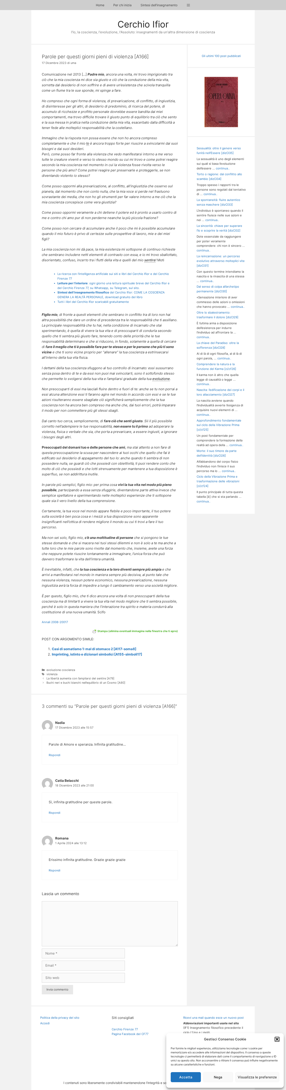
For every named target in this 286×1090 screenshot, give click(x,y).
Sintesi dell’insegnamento (159, 5)
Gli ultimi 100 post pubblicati (221, 56)
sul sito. (134, 288)
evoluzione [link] (161, 379)
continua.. (223, 168)
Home (100, 5)
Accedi (45, 1023)
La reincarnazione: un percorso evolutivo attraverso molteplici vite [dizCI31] (221, 260)
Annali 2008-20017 (55, 622)
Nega (218, 1077)
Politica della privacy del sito (59, 1017)
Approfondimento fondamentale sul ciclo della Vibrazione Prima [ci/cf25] (219, 425)
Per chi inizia (122, 5)
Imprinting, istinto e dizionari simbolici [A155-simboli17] (97, 654)
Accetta (185, 1077)
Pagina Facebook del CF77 (130, 1034)
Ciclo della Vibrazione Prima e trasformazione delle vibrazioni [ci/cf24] (218, 481)
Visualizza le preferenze (257, 1077)
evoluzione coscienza (60, 670)
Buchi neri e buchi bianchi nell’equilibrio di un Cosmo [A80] (85, 682)
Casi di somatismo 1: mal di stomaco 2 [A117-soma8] (94, 649)
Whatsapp (101, 288)
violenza (51, 674)
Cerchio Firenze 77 (125, 1029)
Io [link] (87, 143)
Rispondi (54, 755)
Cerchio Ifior (143, 24)
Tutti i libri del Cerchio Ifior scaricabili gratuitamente (93, 302)
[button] (277, 1039)
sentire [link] (150, 260)
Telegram (120, 288)
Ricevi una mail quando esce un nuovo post (213, 1017)
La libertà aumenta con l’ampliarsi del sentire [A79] (80, 678)
